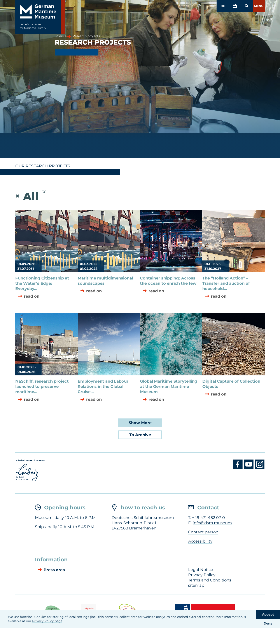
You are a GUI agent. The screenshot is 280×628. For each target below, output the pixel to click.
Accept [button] (268, 614)
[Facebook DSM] (238, 468)
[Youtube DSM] (249, 468)
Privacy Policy (201, 574)
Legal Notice (200, 569)
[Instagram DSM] (260, 468)
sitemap (196, 585)
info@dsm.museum (212, 522)
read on (31, 296)
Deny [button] (268, 623)
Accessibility (200, 541)
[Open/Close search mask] (247, 6)
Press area (53, 570)
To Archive (140, 434)
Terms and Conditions (209, 580)
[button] (259, 6)
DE (222, 6)
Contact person (203, 532)
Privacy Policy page (47, 621)
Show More (140, 422)
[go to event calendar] (235, 6)
